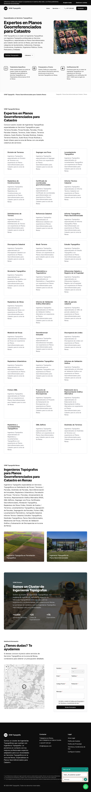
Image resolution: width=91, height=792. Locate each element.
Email (58, 676)
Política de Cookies (74, 741)
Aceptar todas (67, 2)
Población (74, 683)
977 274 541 (70, 8)
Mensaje (59, 691)
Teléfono (74, 676)
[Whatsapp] (85, 786)
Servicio (74, 668)
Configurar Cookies (74, 752)
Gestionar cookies (81, 2)
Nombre (59, 668)
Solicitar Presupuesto (12, 55)
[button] (24, 686)
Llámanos (28, 55)
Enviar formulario (70, 707)
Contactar (81, 8)
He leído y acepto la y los (71, 702)
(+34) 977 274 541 (45, 743)
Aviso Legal (71, 738)
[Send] (85, 779)
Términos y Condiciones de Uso (70, 703)
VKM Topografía (14, 8)
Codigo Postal (61, 683)
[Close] (86, 769)
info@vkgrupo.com (45, 746)
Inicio (48, 8)
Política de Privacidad (76, 701)
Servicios (55, 8)
